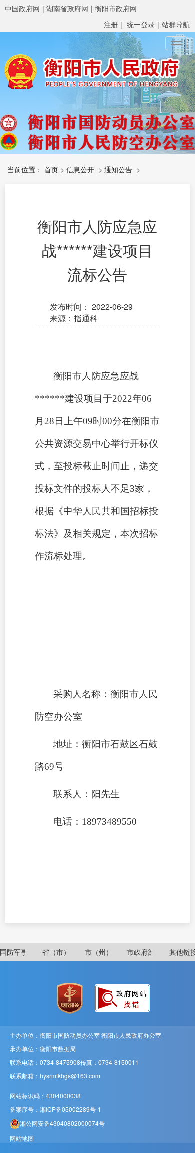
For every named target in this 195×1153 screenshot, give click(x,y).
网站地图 (22, 1138)
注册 (111, 24)
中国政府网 (22, 8)
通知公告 (118, 169)
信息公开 (80, 169)
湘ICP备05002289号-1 (71, 1109)
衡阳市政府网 (116, 8)
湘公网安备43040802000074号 (62, 1123)
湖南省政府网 (67, 8)
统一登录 (141, 24)
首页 (51, 169)
